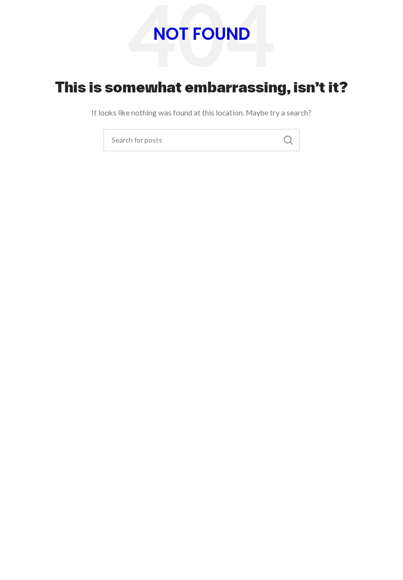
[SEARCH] (288, 140)
